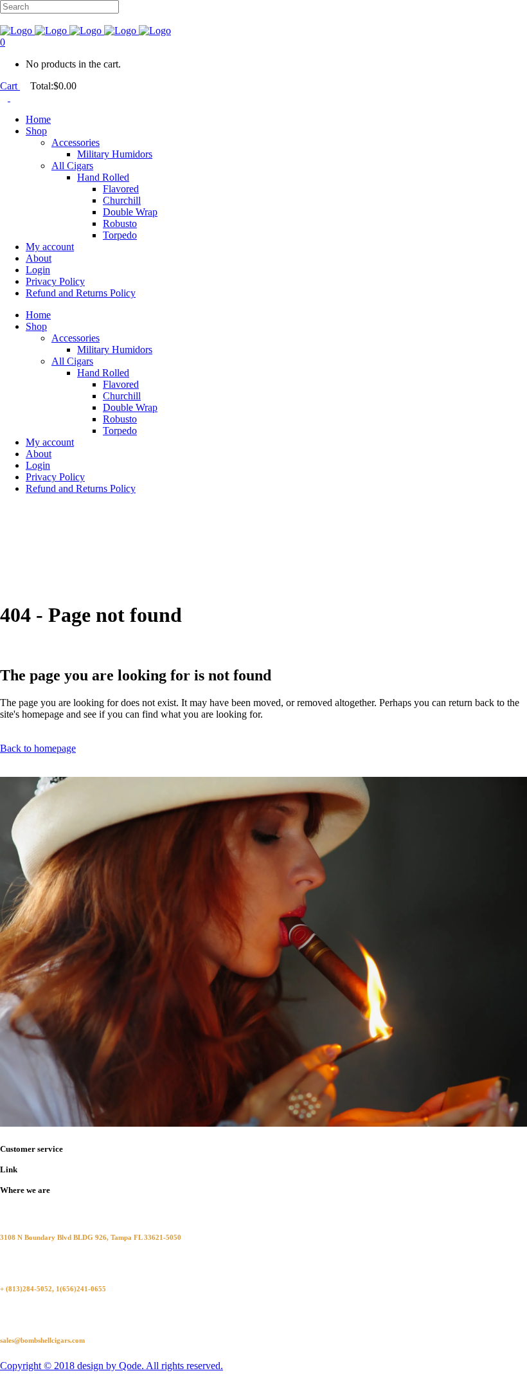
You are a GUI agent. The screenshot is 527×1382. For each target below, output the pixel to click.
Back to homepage (38, 748)
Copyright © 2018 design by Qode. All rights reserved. (111, 1365)
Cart (10, 85)
